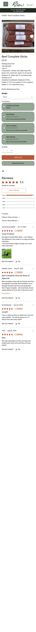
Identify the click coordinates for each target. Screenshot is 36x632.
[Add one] (11, 150)
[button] (30, 5)
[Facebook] (3, 171)
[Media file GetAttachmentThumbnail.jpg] (6, 253)
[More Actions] (33, 227)
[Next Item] (31, 36)
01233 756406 (20, 11)
